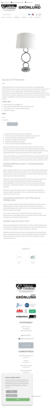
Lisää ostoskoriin (12, 124)
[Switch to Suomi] (29, 14)
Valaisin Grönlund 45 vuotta (26, 355)
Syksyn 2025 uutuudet (26, 365)
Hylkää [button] (11, 391)
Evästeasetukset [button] (11, 395)
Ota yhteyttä (29, 2)
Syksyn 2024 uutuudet (26, 370)
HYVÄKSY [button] (18, 399)
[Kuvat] (32, 260)
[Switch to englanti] (32, 14)
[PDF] (19, 260)
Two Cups (26, 360)
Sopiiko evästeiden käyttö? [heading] (12, 377)
